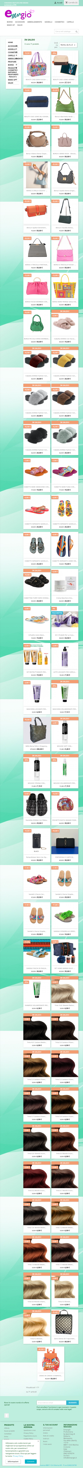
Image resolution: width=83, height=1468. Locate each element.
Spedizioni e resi (30, 1430)
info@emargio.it (70, 1458)
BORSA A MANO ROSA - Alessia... (65, 154)
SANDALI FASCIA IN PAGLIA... (36, 968)
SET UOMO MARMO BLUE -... (64, 968)
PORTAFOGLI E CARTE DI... (64, 857)
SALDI (19, 25)
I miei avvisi (47, 1444)
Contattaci (8, 1434)
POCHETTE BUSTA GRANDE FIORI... (64, 820)
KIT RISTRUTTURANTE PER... (37, 672)
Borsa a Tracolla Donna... (65, 228)
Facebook (6, 1415)
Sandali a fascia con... (37, 894)
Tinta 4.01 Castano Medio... (37, 1042)
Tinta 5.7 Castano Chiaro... (36, 1116)
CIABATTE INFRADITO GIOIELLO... (37, 524)
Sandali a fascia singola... (64, 894)
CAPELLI (70, 22)
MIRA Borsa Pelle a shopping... (37, 746)
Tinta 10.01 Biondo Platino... (65, 1005)
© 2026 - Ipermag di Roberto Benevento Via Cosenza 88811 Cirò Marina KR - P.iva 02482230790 (41, 1465)
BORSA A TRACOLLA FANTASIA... (36, 265)
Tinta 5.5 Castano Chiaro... (64, 1079)
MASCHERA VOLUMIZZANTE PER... (65, 709)
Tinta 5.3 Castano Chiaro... (36, 1079)
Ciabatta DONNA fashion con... (37, 376)
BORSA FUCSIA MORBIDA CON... (36, 302)
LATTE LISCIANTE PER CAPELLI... (64, 672)
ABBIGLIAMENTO (34, 22)
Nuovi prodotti (9, 1431)
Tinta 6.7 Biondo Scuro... (65, 1190)
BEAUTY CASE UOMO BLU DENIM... (36, 117)
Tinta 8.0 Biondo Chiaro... (37, 1302)
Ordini (45, 1433)
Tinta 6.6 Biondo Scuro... (37, 1190)
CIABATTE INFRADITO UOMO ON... (64, 561)
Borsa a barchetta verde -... (65, 117)
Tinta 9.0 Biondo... (64, 1302)
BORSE (10, 22)
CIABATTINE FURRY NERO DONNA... (37, 598)
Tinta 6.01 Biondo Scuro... (37, 1153)
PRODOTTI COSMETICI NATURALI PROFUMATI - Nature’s (13, 72)
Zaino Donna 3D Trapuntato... (65, 1339)
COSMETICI (59, 22)
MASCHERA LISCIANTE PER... (37, 709)
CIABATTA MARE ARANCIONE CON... (37, 487)
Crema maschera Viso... (64, 598)
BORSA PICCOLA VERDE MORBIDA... (37, 339)
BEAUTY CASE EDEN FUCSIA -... (37, 79)
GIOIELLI (48, 22)
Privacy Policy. (18, 1456)
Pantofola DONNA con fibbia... (37, 820)
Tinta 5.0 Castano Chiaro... (64, 1042)
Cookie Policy (28, 1439)
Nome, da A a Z (68, 45)
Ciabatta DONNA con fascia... (65, 339)
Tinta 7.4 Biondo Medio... (37, 1265)
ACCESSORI (20, 22)
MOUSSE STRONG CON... (37, 783)
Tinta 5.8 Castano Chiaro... (64, 1116)
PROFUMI (12, 62)
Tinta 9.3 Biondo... (36, 1339)
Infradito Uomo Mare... (37, 635)
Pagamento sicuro (30, 1436)
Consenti (30, 1461)
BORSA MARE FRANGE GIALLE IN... (64, 302)
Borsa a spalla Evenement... (37, 228)
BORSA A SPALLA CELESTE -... (36, 191)
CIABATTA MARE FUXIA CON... (65, 487)
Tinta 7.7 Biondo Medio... (65, 1265)
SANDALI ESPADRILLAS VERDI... (65, 931)
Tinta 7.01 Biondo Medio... (36, 1227)
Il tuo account (50, 1425)
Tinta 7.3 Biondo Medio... (65, 1227)
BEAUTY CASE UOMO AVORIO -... (65, 79)
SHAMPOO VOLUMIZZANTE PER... (37, 1005)
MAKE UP (11, 25)
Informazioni (13, 1461)
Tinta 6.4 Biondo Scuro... (65, 1153)
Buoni (45, 1441)
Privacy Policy (28, 1433)
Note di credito (48, 1436)
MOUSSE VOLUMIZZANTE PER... (64, 783)
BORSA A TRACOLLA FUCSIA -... (65, 265)
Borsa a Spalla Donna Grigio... (65, 191)
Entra (6, 1437)
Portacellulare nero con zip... (36, 857)
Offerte (6, 1428)
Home (10, 42)
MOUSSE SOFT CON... (65, 746)
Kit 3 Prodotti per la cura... (65, 635)
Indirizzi (46, 1439)
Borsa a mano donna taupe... (37, 154)
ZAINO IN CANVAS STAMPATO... (50, 1376)
